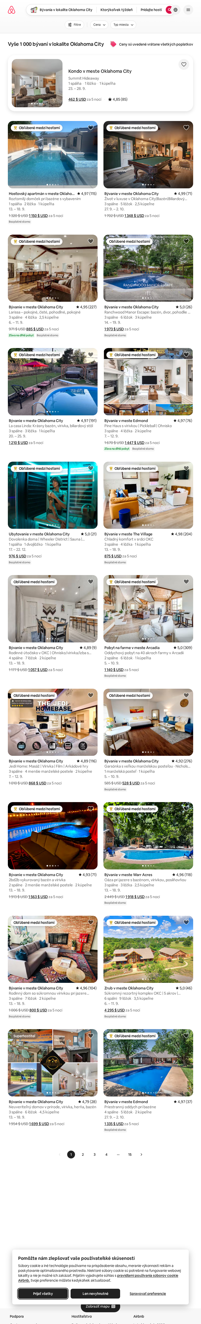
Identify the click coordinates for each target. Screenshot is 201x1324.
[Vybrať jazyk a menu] (175, 10)
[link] (59, 1154)
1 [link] (71, 1154)
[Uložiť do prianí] (183, 64)
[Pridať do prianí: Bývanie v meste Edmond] (186, 354)
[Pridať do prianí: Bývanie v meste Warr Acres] (186, 808)
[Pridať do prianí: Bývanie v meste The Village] (186, 468)
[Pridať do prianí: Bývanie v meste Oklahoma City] (186, 127)
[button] (77, 99)
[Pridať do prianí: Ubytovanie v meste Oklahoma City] (91, 468)
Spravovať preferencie (148, 1293)
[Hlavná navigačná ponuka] (188, 10)
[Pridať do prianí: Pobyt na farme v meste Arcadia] (186, 581)
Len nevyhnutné (95, 1293)
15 (130, 1154)
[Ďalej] (141, 1154)
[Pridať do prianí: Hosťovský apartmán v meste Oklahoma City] (91, 127)
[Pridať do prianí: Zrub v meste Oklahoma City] (186, 922)
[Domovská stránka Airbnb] (11, 10)
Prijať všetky (43, 1293)
